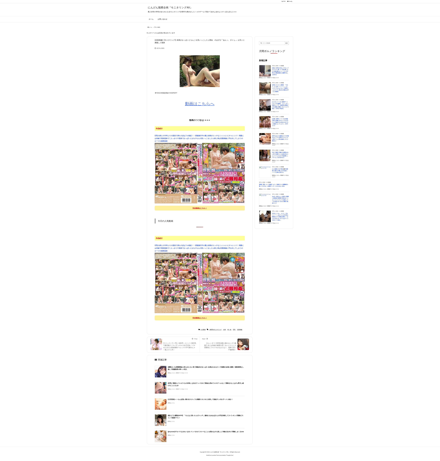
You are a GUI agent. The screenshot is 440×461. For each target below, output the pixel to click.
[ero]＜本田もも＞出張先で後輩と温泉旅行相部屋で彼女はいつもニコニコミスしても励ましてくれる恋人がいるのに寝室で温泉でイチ (280, 200)
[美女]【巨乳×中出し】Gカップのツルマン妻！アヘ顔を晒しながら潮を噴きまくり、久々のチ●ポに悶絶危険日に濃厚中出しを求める (280, 71)
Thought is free (229, 455)
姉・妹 (229, 329)
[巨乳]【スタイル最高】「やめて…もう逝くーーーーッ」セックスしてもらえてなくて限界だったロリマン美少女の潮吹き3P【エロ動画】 (280, 88)
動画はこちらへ (199, 103)
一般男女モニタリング (215, 329)
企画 (224, 329)
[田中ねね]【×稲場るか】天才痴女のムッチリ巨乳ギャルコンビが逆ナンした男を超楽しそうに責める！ (280, 138)
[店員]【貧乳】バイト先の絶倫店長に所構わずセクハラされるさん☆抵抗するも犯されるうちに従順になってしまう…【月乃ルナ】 (280, 122)
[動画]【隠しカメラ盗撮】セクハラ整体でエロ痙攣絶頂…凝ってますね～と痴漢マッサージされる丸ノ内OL (273, 185)
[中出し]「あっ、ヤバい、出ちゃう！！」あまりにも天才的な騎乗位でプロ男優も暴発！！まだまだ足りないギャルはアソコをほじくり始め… (280, 217)
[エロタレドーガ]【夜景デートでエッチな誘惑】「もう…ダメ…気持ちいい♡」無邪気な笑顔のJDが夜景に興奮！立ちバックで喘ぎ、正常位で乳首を (280, 105)
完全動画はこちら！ (199, 208)
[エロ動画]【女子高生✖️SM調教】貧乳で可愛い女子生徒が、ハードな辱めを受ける (280, 170)
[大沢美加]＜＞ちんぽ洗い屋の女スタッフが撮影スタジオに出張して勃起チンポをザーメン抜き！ (200, 399)
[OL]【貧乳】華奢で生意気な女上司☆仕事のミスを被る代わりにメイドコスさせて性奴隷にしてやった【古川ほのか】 (280, 155)
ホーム (150, 27)
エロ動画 (158, 27)
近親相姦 (239, 329)
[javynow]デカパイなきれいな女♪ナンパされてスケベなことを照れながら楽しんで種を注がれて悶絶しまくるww (206, 431)
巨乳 (234, 329)
